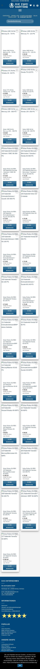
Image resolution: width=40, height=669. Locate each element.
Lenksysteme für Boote (7, 644)
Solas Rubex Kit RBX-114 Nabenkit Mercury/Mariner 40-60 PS (10, 385)
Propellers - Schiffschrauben (21, 15)
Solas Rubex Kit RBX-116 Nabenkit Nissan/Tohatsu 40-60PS (9, 428)
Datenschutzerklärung (7, 609)
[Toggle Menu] (20, 10)
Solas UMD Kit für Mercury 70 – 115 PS (29, 51)
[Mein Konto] (34, 5)
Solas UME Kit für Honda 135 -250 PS (29, 130)
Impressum (4, 605)
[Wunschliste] (31, 5)
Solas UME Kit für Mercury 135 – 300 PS (10, 130)
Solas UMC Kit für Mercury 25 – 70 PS (9, 51)
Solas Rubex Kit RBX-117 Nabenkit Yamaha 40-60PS (29, 427)
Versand (7, 57)
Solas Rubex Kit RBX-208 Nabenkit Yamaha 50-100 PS (10, 513)
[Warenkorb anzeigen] (37, 5)
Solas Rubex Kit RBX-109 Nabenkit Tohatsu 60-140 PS (9, 298)
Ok (20, 665)
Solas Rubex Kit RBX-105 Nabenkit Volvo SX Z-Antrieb (30, 213)
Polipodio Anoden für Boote (8, 647)
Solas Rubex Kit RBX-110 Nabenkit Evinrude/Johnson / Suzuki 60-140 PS (29, 299)
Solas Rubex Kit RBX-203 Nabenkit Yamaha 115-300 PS (29, 470)
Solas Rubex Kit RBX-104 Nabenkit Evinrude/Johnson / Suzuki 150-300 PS (9, 214)
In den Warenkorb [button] (9, 62)
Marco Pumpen (5, 646)
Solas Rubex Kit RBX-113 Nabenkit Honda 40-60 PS (29, 341)
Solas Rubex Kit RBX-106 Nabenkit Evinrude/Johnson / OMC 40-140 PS (9, 257)
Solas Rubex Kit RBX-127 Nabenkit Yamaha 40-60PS (10, 555)
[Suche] (2, 5)
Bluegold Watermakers (7, 650)
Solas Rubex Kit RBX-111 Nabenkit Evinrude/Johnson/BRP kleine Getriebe (10, 342)
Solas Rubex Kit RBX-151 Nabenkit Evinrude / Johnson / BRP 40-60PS (30, 514)
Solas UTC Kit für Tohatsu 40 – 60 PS (9, 90)
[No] (37, 661)
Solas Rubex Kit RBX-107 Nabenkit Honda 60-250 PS (29, 256)
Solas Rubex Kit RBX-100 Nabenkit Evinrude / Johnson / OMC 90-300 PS (10, 171)
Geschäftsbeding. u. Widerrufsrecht (10, 611)
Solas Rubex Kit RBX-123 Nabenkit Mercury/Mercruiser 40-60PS (9, 471)
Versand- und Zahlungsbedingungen (11, 607)
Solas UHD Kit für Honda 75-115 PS (28, 90)
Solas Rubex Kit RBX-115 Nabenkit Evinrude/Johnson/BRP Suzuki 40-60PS (30, 385)
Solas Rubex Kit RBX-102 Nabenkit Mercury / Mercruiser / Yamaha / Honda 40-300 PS (30, 171)
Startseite (6, 15)
